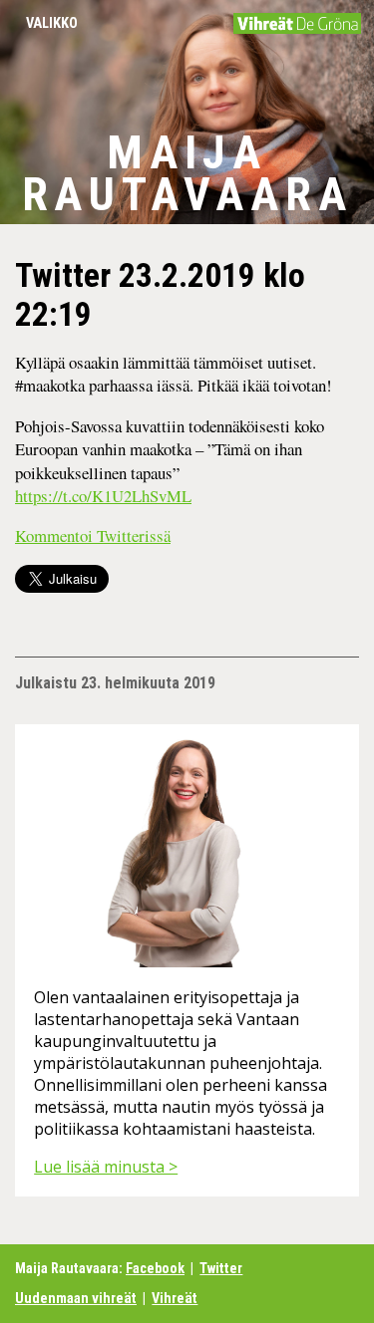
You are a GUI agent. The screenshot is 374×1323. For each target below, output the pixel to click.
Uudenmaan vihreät (76, 1298)
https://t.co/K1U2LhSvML (103, 495)
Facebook (155, 1268)
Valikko (52, 23)
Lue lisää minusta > (106, 1167)
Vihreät (174, 1298)
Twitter (220, 1268)
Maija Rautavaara (187, 173)
